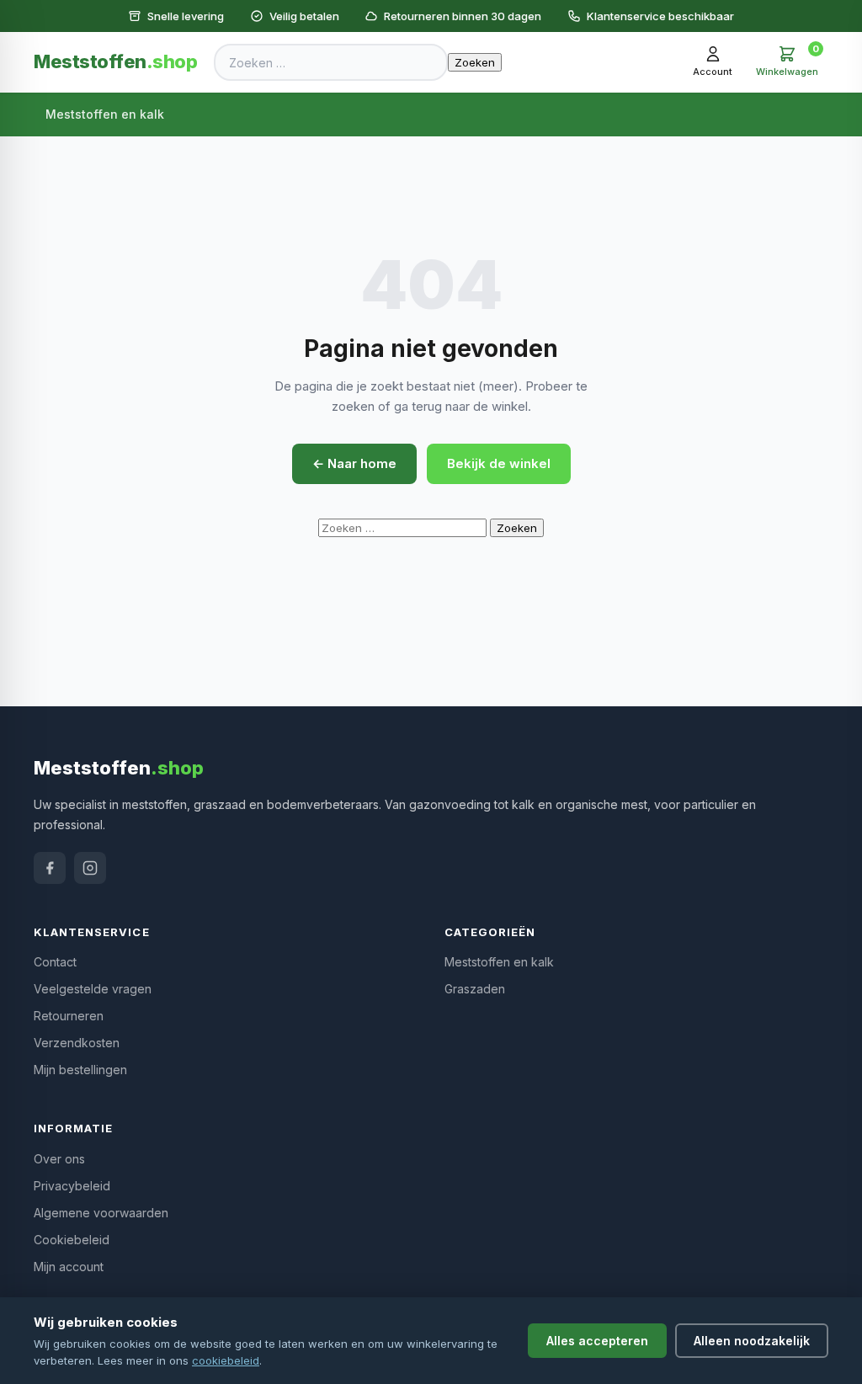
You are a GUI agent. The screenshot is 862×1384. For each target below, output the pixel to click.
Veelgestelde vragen (93, 989)
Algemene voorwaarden (101, 1213)
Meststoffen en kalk (104, 114)
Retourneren (69, 1016)
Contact (55, 962)
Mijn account (69, 1266)
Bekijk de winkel (499, 463)
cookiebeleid (225, 1360)
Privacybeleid (72, 1186)
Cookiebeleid (71, 1239)
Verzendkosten (77, 1042)
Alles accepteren (597, 1340)
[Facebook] (50, 868)
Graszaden (474, 989)
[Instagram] (90, 868)
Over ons (59, 1159)
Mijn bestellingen (80, 1069)
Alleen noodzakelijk (752, 1340)
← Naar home (354, 463)
